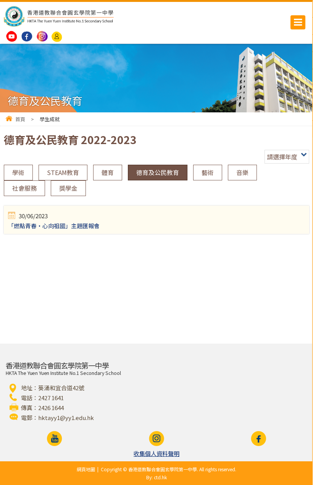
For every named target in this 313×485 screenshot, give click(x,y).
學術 (18, 172)
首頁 (20, 119)
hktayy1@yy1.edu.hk (66, 418)
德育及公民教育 (157, 172)
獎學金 (68, 188)
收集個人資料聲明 (156, 453)
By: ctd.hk (156, 477)
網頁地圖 (86, 469)
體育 (108, 172)
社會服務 (24, 188)
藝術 (208, 172)
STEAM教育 (63, 172)
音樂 (242, 172)
